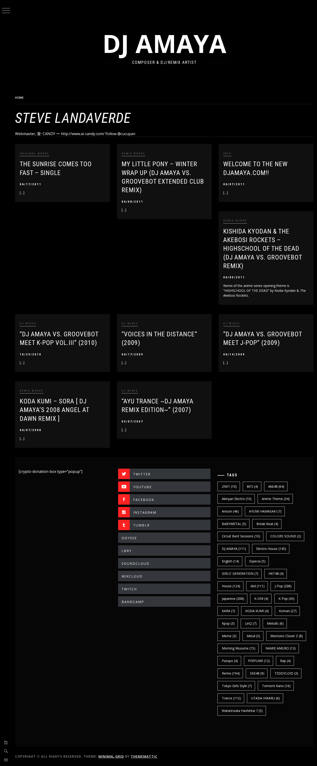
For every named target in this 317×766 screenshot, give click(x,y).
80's (252, 486)
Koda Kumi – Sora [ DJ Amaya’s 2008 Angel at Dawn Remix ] (54, 409)
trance (231, 698)
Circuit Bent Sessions (241, 536)
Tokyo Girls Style (237, 686)
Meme (229, 636)
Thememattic (144, 756)
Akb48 (276, 486)
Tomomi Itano (276, 686)
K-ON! (261, 598)
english (230, 561)
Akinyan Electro (237, 499)
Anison (230, 511)
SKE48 (257, 673)
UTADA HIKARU (265, 698)
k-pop (286, 598)
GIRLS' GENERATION (240, 573)
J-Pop (283, 586)
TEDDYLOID (286, 673)
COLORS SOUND (285, 536)
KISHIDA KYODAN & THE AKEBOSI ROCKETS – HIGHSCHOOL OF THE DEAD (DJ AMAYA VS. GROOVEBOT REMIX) (262, 248)
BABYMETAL (234, 524)
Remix (231, 673)
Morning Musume (238, 648)
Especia (257, 561)
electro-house (271, 548)
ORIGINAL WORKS (34, 153)
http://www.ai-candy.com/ (82, 133)
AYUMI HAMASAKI (265, 511)
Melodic (275, 623)
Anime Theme (276, 499)
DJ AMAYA (164, 43)
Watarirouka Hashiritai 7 (242, 710)
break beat (267, 524)
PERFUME (259, 661)
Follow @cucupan (120, 133)
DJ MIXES (28, 323)
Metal (253, 636)
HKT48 (276, 573)
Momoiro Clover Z (286, 636)
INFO (227, 153)
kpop (228, 623)
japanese (233, 598)
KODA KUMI (257, 611)
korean (288, 611)
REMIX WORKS (133, 153)
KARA (228, 611)
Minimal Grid (111, 756)
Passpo (230, 661)
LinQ (251, 623)
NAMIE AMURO (280, 648)
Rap (285, 661)
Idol (257, 586)
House (231, 586)
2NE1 (229, 486)
